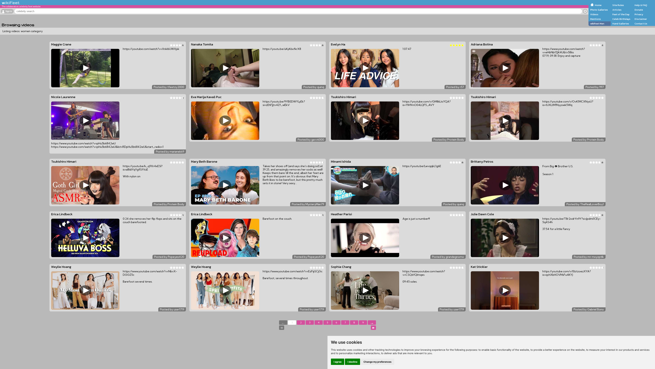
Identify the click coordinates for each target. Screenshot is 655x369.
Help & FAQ (641, 5)
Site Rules (618, 5)
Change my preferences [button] (377, 361)
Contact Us (641, 23)
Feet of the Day (621, 14)
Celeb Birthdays (621, 19)
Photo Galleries (599, 10)
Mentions (595, 19)
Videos (594, 14)
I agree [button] (337, 361)
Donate (639, 10)
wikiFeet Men (597, 23)
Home (598, 5)
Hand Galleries (620, 23)
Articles (616, 10)
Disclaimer (641, 19)
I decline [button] (352, 361)
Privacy (639, 14)
